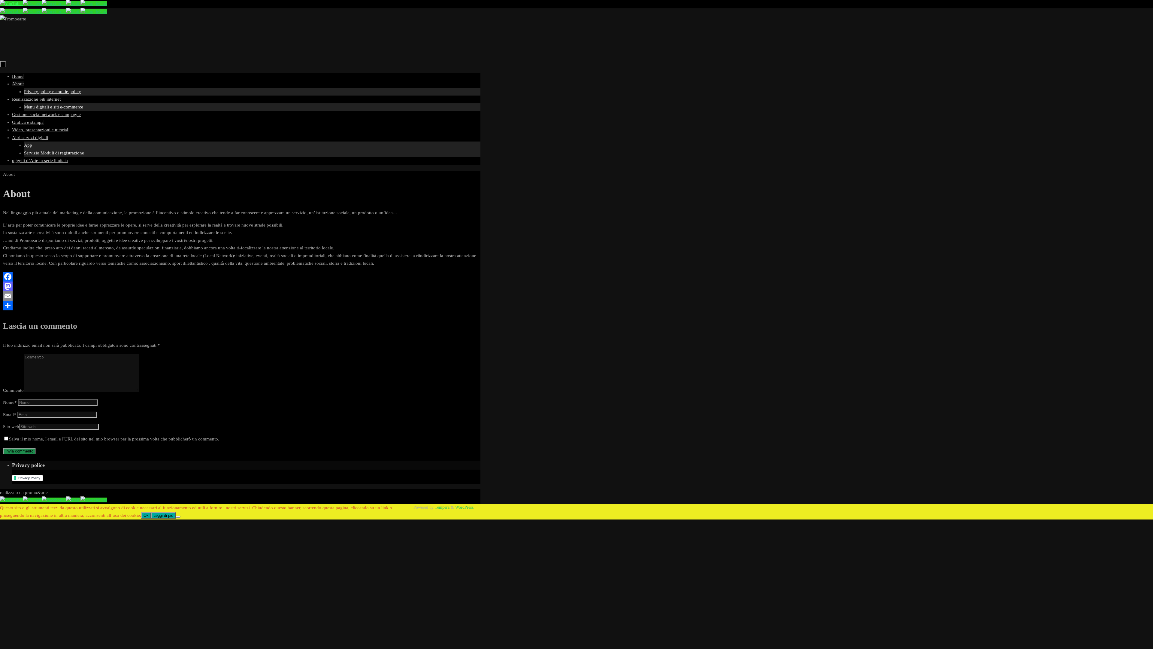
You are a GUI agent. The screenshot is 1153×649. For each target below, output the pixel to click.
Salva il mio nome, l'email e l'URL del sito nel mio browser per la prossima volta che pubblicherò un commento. (114, 439)
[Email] (240, 296)
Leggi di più (163, 515)
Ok (146, 515)
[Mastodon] (240, 286)
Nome (10, 402)
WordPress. (464, 507)
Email (9, 414)
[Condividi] (240, 305)
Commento (13, 390)
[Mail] (73, 3)
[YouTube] (11, 3)
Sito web (11, 426)
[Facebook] (54, 3)
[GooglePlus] (93, 3)
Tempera (442, 507)
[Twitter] (32, 3)
